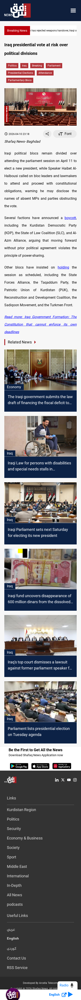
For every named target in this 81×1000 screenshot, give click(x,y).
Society (13, 847)
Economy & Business (25, 838)
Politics (12, 65)
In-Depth (14, 885)
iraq (24, 65)
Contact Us (16, 958)
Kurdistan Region (21, 809)
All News (14, 895)
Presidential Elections (20, 72)
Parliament (54, 65)
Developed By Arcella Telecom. (40, 983)
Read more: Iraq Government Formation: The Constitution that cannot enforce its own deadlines (40, 324)
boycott (70, 218)
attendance (45, 72)
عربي (11, 930)
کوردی (11, 949)
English (13, 939)
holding (63, 267)
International (18, 876)
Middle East (17, 866)
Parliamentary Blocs (20, 80)
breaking (37, 65)
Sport (11, 857)
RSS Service (17, 967)
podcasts (15, 904)
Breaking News (17, 30)
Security (14, 828)
